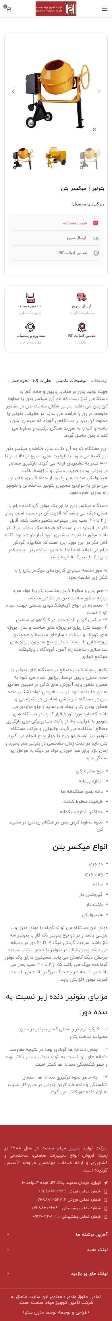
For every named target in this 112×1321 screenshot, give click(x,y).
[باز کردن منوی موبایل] (105, 8)
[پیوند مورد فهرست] (56, 1191)
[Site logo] (56, 8)
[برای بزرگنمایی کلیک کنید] (94, 129)
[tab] (99, 380)
